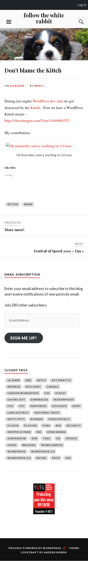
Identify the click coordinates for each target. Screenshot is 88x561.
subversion (16, 438)
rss (58, 425)
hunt (76, 406)
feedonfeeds (64, 399)
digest (60, 393)
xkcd (56, 457)
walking (29, 445)
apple (41, 380)
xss (68, 457)
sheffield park (19, 432)
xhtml (41, 457)
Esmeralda (39, 399)
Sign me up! (23, 337)
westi (39, 85)
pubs (46, 425)
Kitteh (35, 107)
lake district (18, 412)
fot (22, 406)
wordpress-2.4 (42, 451)
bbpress (13, 386)
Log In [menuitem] (82, 5)
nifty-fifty (16, 419)
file (10, 406)
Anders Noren (55, 552)
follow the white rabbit (44, 18)
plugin (13, 425)
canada (53, 386)
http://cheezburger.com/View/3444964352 (36, 120)
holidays (59, 406)
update (71, 438)
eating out (16, 399)
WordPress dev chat (48, 100)
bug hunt (33, 386)
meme (28, 204)
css (47, 393)
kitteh (12, 204)
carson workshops (23, 393)
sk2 (38, 432)
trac (47, 438)
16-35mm (13, 380)
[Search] (77, 21)
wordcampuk (52, 445)
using (12, 445)
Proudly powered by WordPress (35, 548)
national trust (47, 412)
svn (34, 438)
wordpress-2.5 (19, 457)
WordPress (16, 451)
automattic (61, 380)
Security (74, 425)
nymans (37, 419)
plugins (30, 425)
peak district (59, 419)
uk (58, 438)
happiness (38, 406)
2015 (28, 380)
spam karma (56, 432)
